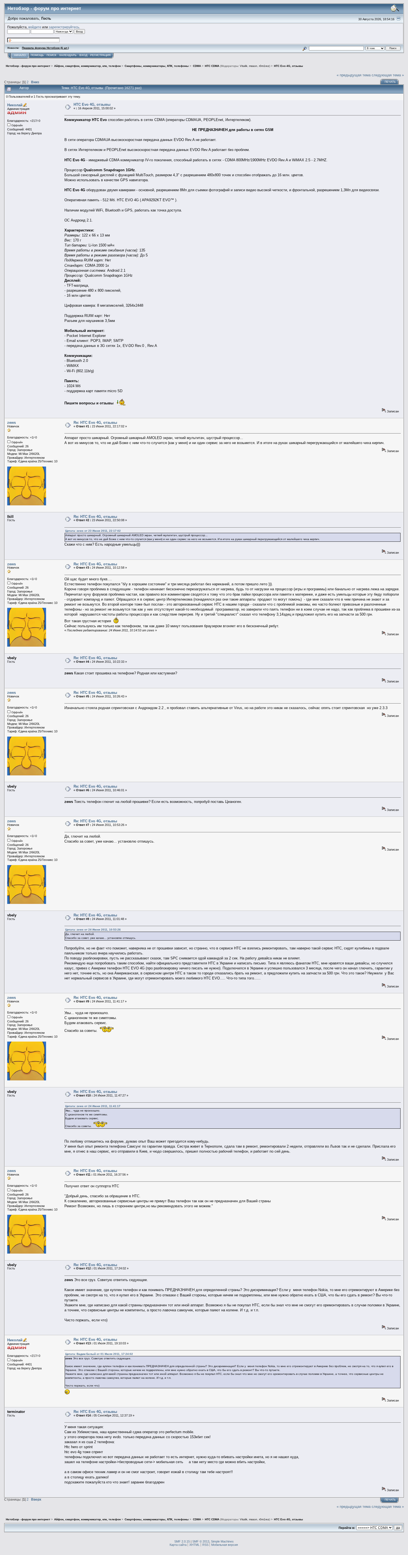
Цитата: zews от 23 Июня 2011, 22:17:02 (93, 530)
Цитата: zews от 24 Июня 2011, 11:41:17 (92, 1106)
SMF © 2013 (200, 1541)
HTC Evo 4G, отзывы (92, 104)
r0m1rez (264, 65)
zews (11, 422)
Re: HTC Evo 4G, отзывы (95, 422)
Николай (14, 105)
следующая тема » (388, 75)
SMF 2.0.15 (182, 1541)
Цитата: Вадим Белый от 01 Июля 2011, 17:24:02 (99, 1353)
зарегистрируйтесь (64, 27)
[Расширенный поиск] (304, 47)
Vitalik (243, 65)
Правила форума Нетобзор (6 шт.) (45, 47)
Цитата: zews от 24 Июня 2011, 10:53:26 (93, 929)
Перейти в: (347, 1527)
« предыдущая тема (354, 75)
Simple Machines (222, 1541)
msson (253, 65)
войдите (34, 27)
